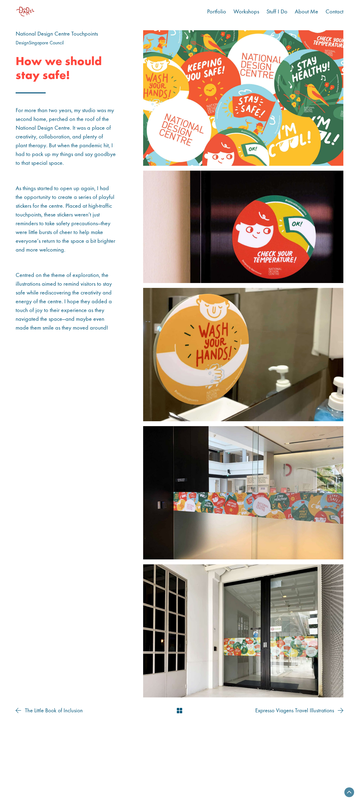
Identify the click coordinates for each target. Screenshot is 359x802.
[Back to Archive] (179, 710)
